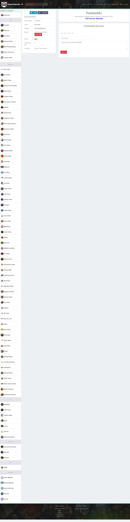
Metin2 (6, 237)
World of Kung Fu (9, 389)
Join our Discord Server (81, 508)
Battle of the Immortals (10, 85)
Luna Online (7, 215)
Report (37, 34)
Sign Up (59, 512)
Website (44, 12)
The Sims (6, 493)
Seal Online (7, 346)
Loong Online (7, 210)
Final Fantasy (7, 140)
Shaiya (6, 351)
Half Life (6, 431)
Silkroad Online (8, 41)
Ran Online (7, 302)
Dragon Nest (7, 112)
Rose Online (7, 329)
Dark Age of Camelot (10, 102)
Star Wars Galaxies (9, 362)
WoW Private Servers (10, 46)
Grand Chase (7, 156)
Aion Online (7, 75)
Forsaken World (8, 150)
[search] (46, 4)
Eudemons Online (9, 129)
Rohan (5, 324)
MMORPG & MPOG (9, 248)
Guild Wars (7, 161)
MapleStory (7, 226)
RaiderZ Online (8, 297)
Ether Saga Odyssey (10, 123)
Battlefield (7, 404)
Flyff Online (7, 145)
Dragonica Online (9, 118)
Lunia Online (7, 221)
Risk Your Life (7, 318)
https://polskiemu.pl (40, 28)
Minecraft (6, 30)
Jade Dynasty (8, 178)
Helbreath (6, 167)
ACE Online (7, 69)
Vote (35, 12)
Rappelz (6, 308)
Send (63, 52)
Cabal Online (7, 91)
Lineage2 (6, 25)
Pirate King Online (9, 275)
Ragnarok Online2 (9, 291)
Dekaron (6, 107)
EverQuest (7, 134)
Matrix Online (7, 232)
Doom (5, 420)
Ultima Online (7, 378)
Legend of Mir (8, 199)
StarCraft (6, 452)
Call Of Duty (7, 410)
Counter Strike (8, 57)
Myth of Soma (8, 259)
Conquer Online (8, 96)
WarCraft (6, 457)
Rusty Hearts (7, 340)
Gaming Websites (9, 483)
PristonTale (7, 280)
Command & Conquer (10, 447)
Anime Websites (8, 477)
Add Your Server (59, 508)
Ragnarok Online (8, 286)
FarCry (6, 426)
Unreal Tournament (9, 437)
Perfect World (8, 270)
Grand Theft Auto (9, 52)
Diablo (5, 467)
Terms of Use (59, 516)
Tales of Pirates (8, 373)
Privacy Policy (60, 514)
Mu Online (6, 36)
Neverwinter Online (9, 264)
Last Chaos (7, 194)
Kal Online (6, 183)
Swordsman (7, 367)
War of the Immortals (10, 383)
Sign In (60, 510)
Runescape (7, 335)
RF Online (6, 313)
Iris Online (6, 172)
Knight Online (7, 188)
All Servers (7, 15)
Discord (6, 499)
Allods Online (7, 80)
